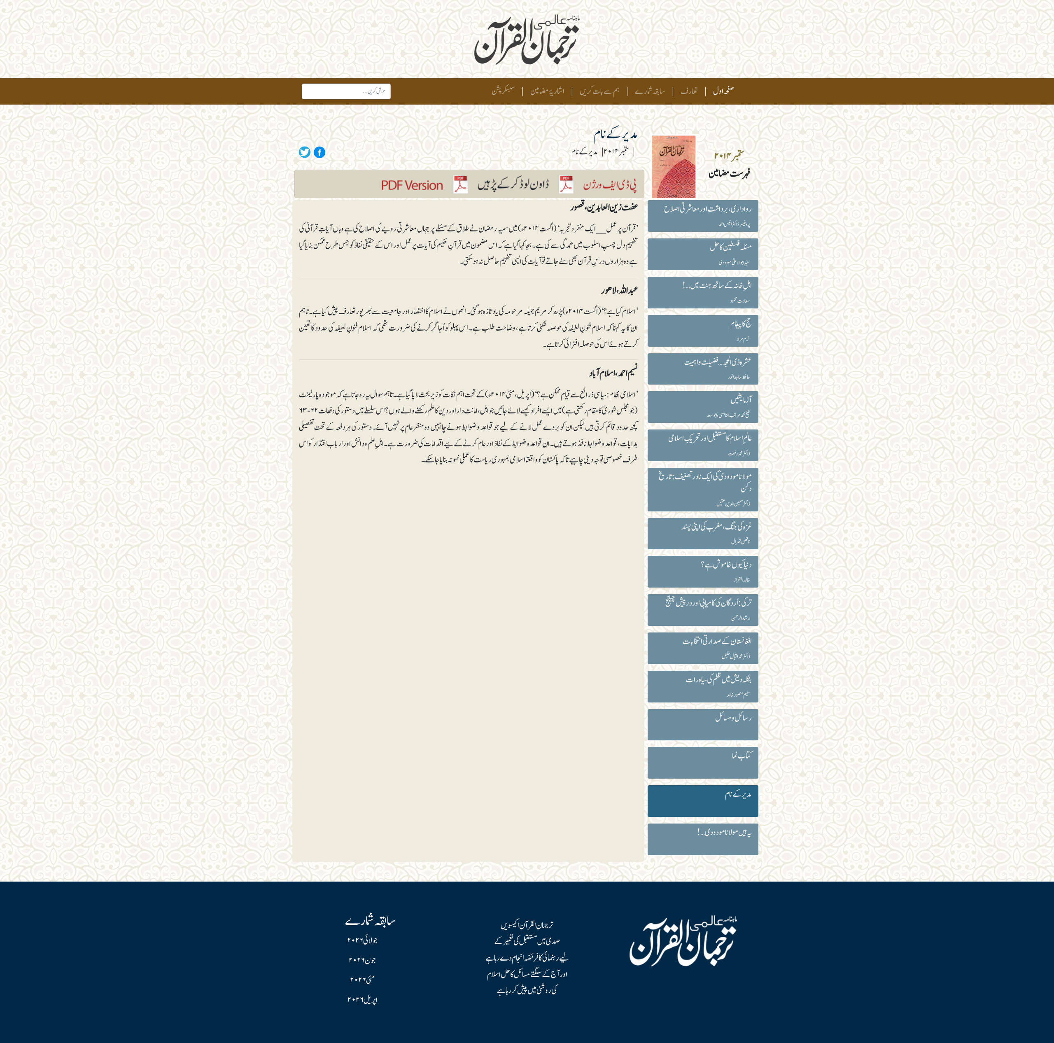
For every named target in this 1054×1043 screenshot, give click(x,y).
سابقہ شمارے (650, 91)
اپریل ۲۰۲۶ (362, 1000)
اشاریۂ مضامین (547, 91)
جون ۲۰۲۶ (362, 961)
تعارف (689, 91)
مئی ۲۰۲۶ (362, 980)
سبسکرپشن (503, 91)
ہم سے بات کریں (600, 91)
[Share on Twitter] (304, 152)
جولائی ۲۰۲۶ (362, 941)
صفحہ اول (722, 91)
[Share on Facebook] (318, 152)
